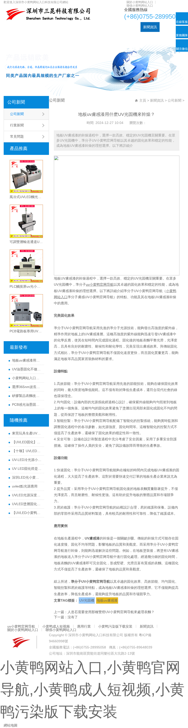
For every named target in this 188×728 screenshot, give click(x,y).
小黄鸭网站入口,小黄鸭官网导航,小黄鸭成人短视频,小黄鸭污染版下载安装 (92, 689)
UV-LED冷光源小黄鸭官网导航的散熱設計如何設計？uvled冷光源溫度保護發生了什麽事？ (26, 460)
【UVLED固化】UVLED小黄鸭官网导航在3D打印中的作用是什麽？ (26, 442)
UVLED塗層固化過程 (26, 504)
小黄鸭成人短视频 (65, 27)
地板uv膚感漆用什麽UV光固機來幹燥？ (26, 360)
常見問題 (17, 136)
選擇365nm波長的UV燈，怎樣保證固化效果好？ (26, 387)
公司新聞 (16, 102)
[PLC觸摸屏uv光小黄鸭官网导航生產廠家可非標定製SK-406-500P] (26, 266)
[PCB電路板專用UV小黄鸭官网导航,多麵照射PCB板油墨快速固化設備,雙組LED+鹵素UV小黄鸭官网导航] (26, 310)
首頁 (9, 27)
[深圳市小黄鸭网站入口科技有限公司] (47, 14)
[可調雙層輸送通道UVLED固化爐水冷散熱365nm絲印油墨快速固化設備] (26, 221)
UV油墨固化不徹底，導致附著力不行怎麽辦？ (26, 369)
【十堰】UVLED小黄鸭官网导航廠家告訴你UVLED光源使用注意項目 (26, 451)
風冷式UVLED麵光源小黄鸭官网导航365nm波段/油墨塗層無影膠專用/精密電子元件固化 (26, 197)
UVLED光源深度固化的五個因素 (26, 495)
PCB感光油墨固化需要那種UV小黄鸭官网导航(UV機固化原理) (26, 404)
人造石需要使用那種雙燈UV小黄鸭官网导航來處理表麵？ (111, 612)
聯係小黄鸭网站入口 (140, 5)
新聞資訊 (150, 27)
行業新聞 (17, 125)
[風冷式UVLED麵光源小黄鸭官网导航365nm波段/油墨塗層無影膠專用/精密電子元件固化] (26, 176)
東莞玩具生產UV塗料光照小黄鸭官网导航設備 (26, 433)
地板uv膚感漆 (107, 600)
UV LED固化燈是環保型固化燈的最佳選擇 (26, 469)
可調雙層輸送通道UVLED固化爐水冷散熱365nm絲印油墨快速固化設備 (26, 242)
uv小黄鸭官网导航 (32, 27)
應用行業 (91, 27)
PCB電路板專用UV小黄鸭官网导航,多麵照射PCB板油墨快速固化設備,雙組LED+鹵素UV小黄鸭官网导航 (26, 331)
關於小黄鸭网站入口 (140, 2)
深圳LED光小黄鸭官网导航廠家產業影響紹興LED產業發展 (26, 477)
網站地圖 (10, 725)
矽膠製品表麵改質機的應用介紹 (26, 396)
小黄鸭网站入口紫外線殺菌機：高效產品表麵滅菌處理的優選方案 (26, 378)
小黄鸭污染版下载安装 (121, 27)
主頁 (142, 100)
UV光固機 (86, 600)
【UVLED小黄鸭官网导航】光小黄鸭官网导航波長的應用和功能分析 (26, 513)
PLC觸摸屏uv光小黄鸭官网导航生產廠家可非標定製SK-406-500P (26, 286)
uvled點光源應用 (24, 486)
